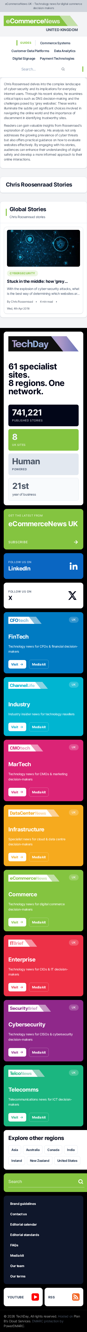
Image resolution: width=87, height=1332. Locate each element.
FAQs (14, 1245)
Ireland (16, 1161)
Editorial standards (24, 1235)
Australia (33, 1150)
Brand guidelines (23, 1204)
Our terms (18, 1276)
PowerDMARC (14, 1326)
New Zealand (39, 1161)
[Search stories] (80, 1181)
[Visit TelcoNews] (33, 1073)
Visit (14, 664)
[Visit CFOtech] (33, 620)
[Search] (63, 69)
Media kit (39, 664)
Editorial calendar (23, 1224)
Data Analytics (65, 51)
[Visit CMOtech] (33, 748)
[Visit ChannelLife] (33, 685)
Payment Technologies (57, 58)
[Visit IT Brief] (33, 943)
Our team (17, 1266)
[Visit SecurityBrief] (33, 1008)
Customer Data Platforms (30, 51)
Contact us (18, 1214)
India (70, 1150)
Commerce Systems (55, 43)
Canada (53, 1150)
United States (67, 1161)
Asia (14, 1150)
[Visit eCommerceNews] (33, 878)
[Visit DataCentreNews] (33, 813)
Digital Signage (24, 58)
